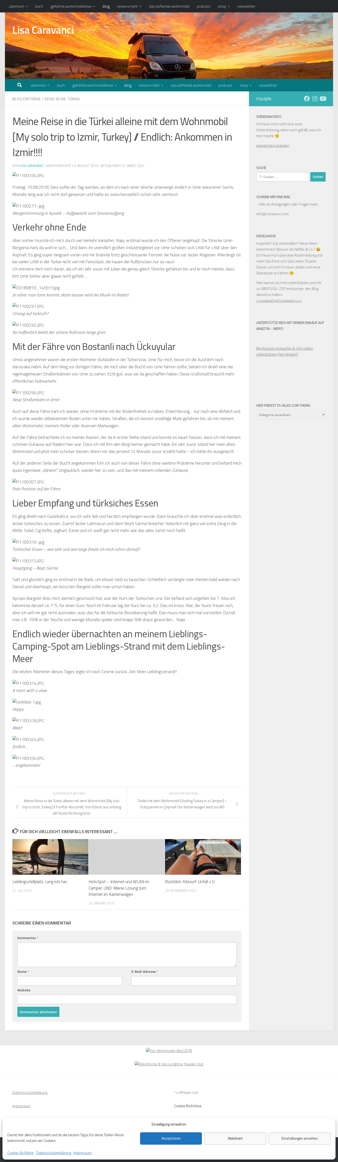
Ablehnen (235, 1138)
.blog (106, 6)
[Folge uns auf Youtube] (323, 99)
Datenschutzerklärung (53, 1153)
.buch (39, 6)
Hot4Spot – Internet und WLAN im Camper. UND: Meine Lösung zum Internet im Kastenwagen (119, 888)
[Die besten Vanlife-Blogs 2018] (169, 1051)
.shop (221, 6)
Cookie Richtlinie (187, 1106)
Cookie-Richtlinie (20, 1153)
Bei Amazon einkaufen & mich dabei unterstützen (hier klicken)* (284, 351)
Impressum (82, 1153)
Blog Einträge (26, 99)
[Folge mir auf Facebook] (307, 99)
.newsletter (246, 6)
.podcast (203, 6)
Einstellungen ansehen (300, 1138)
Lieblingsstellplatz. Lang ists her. (40, 881)
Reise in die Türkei (62, 99)
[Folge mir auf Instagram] (315, 99)
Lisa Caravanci (42, 29)
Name (23, 971)
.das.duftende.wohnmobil (168, 6)
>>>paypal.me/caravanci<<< (279, 300)
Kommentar (27, 937)
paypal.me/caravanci (272, 145)
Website (23, 990)
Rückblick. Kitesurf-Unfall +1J (190, 881)
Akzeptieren (171, 1138)
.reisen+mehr (127, 6)
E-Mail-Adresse (144, 971)
